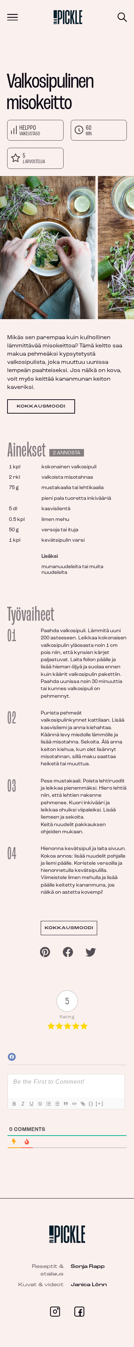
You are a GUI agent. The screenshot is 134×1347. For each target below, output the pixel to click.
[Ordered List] (48, 1103)
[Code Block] (74, 1103)
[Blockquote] (65, 1103)
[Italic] (22, 1103)
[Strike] (39, 1103)
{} (91, 1103)
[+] (100, 1103)
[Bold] (14, 1103)
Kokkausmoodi (41, 406)
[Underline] (31, 1103)
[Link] (82, 1103)
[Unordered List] (57, 1103)
